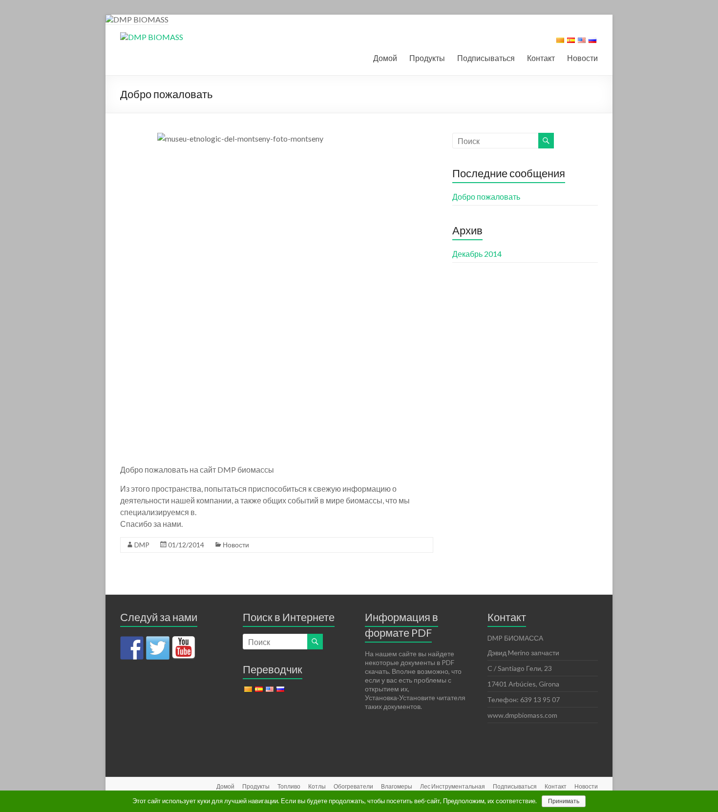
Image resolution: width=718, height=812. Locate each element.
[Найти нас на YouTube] (183, 648)
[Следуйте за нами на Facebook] (132, 648)
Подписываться (486, 57)
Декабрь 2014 (477, 253)
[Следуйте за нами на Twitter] (157, 648)
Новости (582, 57)
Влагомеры (396, 786)
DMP (141, 545)
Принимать (563, 801)
